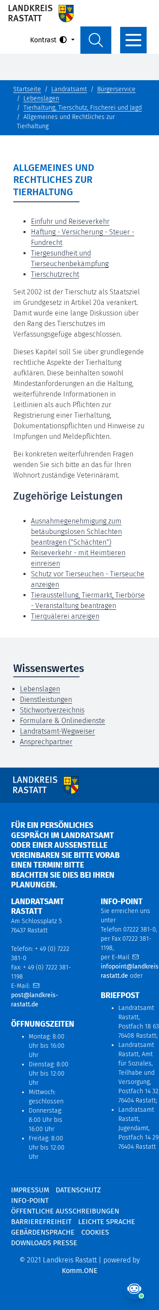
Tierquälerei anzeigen (65, 616)
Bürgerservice (116, 89)
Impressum (30, 1190)
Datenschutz (78, 1190)
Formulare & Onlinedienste (62, 720)
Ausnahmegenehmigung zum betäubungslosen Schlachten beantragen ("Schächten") (76, 531)
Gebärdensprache (43, 1232)
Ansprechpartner (46, 742)
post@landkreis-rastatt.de (34, 999)
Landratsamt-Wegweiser (57, 731)
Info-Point (30, 1200)
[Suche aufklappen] (95, 40)
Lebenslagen (41, 98)
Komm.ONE (80, 1270)
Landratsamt (69, 89)
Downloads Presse (44, 1243)
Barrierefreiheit (41, 1221)
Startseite (27, 89)
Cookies (95, 1232)
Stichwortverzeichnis (52, 710)
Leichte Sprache (106, 1221)
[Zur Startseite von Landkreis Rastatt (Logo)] (41, 13)
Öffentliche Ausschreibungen (65, 1211)
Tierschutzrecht (55, 274)
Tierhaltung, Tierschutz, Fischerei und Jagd (82, 107)
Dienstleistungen (46, 699)
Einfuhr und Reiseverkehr (70, 221)
